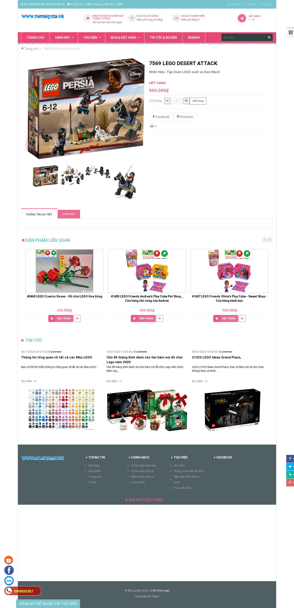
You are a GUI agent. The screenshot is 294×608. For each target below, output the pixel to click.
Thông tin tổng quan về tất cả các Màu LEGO (56, 357)
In (154, 126)
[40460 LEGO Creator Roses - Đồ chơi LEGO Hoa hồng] (64, 271)
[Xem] (77, 318)
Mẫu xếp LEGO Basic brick (186, 479)
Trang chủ (94, 476)
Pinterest (186, 117)
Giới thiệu (94, 465)
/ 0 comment (54, 351)
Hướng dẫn (138, 482)
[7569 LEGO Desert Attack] (45, 176)
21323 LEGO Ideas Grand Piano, (216, 357)
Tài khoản (249, 4)
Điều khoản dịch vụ (142, 476)
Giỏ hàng (265, 4)
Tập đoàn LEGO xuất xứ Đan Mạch (193, 72)
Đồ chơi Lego (161, 590)
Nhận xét (69, 214)
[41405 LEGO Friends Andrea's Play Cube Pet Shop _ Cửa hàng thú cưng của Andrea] (146, 271)
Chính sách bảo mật (143, 465)
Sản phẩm (94, 471)
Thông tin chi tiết (39, 214)
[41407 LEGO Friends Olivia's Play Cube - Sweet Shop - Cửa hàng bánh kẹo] (229, 271)
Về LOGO (179, 465)
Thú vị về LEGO (183, 487)
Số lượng (155, 101)
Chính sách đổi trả (142, 471)
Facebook (162, 117)
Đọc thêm (26, 381)
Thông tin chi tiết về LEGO (189, 471)
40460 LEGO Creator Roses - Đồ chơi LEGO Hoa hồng (64, 296)
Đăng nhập (233, 4)
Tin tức (92, 482)
